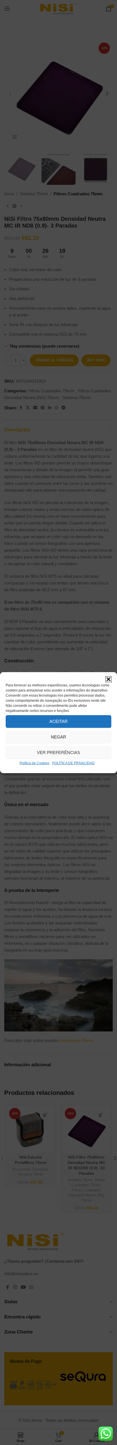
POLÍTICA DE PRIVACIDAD (73, 763)
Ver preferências (58, 752)
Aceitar (58, 721)
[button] (108, 679)
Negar (58, 737)
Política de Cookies (34, 763)
